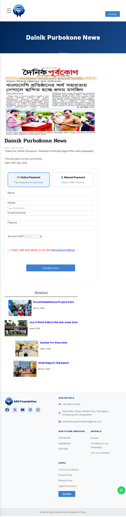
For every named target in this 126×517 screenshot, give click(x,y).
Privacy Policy (65, 475)
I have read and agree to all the (42, 250)
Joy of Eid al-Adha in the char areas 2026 (53, 322)
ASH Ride (63, 448)
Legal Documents (67, 486)
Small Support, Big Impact (53, 362)
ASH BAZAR (64, 438)
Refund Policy (65, 480)
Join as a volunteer (100, 452)
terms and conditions (63, 250)
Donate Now (51, 268)
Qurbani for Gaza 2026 (53, 342)
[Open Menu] (9, 10)
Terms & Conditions (68, 469)
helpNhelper (64, 443)
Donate (112, 14)
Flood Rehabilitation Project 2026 (53, 302)
